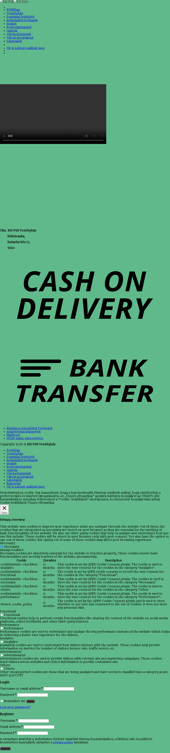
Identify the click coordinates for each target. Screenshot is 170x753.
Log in (30, 701)
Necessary (11, 546)
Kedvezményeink (19, 27)
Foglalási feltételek (21, 17)
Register (5, 748)
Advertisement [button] (10, 652)
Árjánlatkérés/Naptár (22, 20)
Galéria (12, 31)
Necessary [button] (7, 543)
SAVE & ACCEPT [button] (11, 675)
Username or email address (21, 688)
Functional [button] (8, 611)
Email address (11, 727)
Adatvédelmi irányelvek (24, 431)
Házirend (13, 435)
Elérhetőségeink (19, 34)
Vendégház (15, 13)
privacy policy (63, 742)
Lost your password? (15, 707)
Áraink (12, 24)
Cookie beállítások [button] (13, 502)
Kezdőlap (13, 10)
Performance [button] (9, 625)
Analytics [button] (6, 638)
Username (8, 720)
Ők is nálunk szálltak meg (25, 48)
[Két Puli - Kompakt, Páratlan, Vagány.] (14, 1)
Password (8, 695)
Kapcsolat (14, 44)
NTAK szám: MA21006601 (25, 438)
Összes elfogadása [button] (41, 502)
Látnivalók (14, 41)
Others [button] (5, 665)
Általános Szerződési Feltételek (29, 428)
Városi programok (20, 38)
